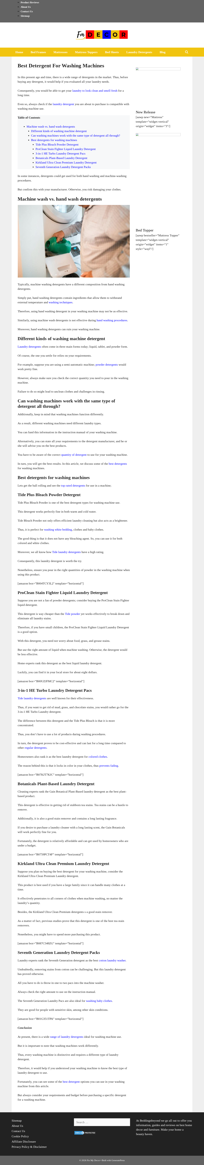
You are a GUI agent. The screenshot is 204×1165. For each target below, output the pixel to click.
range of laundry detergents (66, 1036)
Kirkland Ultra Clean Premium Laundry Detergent (66, 162)
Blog (162, 52)
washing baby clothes (99, 1000)
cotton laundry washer (112, 960)
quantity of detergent (74, 454)
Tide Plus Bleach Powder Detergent (57, 144)
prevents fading (108, 765)
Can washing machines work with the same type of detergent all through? (75, 135)
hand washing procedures (112, 320)
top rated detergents (73, 485)
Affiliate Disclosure (24, 1141)
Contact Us (27, 11)
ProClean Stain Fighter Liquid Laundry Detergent (66, 149)
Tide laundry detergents (66, 552)
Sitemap (25, 16)
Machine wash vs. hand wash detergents (51, 126)
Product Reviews (30, 2)
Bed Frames (38, 52)
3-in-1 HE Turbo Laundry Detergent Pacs (60, 153)
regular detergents (36, 747)
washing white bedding (58, 529)
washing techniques (60, 302)
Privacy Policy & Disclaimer (29, 1146)
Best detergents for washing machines (54, 140)
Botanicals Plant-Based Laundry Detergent (61, 158)
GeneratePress (118, 1160)
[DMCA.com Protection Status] (85, 1134)
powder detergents (107, 364)
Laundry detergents (29, 346)
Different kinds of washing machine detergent (59, 131)
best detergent (71, 1081)
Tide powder (72, 613)
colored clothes (98, 756)
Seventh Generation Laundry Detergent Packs (63, 167)
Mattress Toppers (86, 52)
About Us (26, 7)
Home (19, 52)
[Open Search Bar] (186, 52)
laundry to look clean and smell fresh (94, 90)
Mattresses (60, 52)
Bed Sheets (112, 52)
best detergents (118, 463)
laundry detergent (63, 104)
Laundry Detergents (139, 52)
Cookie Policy (20, 1136)
